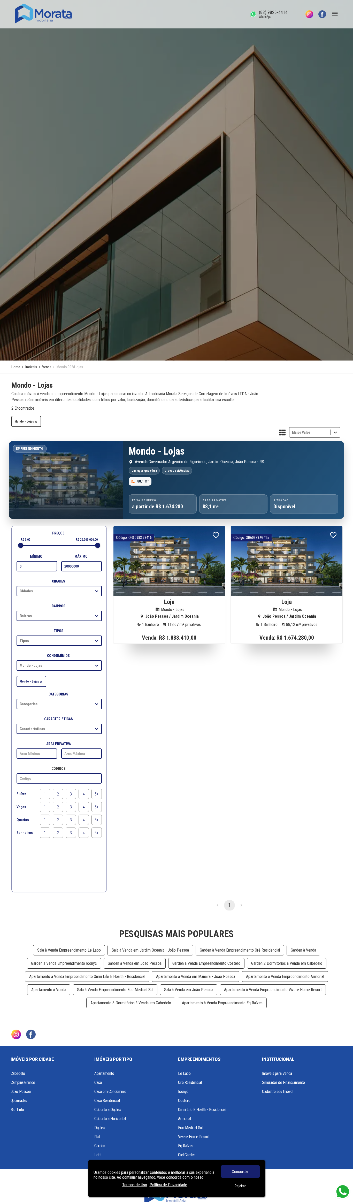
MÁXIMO (81, 556)
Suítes (22, 794)
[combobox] (292, 432)
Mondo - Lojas (24, 421)
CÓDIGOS (58, 769)
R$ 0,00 (25, 539)
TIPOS (58, 631)
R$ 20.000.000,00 (87, 539)
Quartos (23, 820)
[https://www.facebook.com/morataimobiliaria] (322, 14)
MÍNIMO (36, 556)
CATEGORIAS (58, 694)
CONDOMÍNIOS (58, 656)
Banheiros (25, 833)
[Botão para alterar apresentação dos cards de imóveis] (282, 433)
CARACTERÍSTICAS (58, 719)
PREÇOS (58, 533)
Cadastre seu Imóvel (277, 1091)
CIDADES (58, 581)
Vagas (21, 807)
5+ (97, 794)
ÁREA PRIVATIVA (58, 744)
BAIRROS (58, 606)
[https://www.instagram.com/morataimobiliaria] (309, 14)
